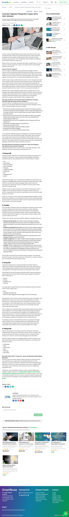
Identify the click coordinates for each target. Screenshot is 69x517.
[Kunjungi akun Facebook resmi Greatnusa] (19, 495)
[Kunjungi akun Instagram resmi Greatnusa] (24, 495)
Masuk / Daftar (63, 2)
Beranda (4, 7)
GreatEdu (31, 2)
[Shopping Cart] (52, 2)
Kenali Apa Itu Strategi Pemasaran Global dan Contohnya (23, 99)
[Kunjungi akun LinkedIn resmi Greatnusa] (22, 495)
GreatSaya (16, 2)
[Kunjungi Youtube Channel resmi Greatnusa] (26, 495)
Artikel (10, 7)
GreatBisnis (24, 2)
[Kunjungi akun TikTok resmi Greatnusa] (28, 495)
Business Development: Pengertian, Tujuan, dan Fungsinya (23, 144)
